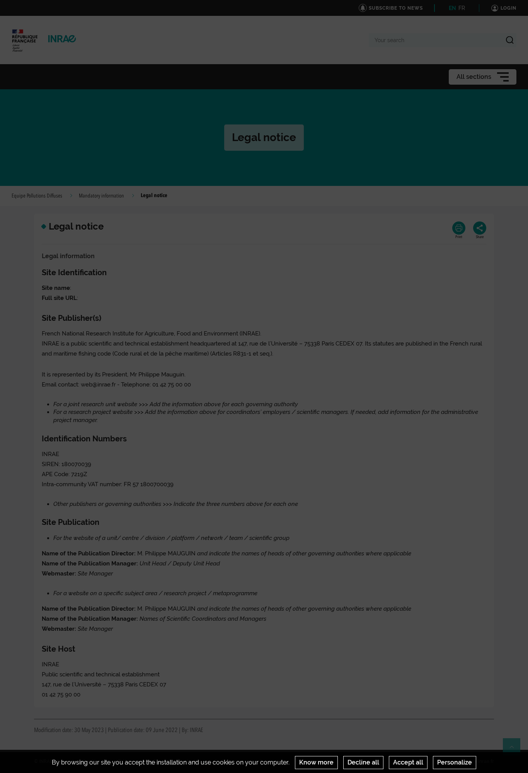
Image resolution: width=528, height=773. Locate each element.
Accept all (408, 762)
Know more (316, 762)
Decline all (363, 762)
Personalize (454, 762)
